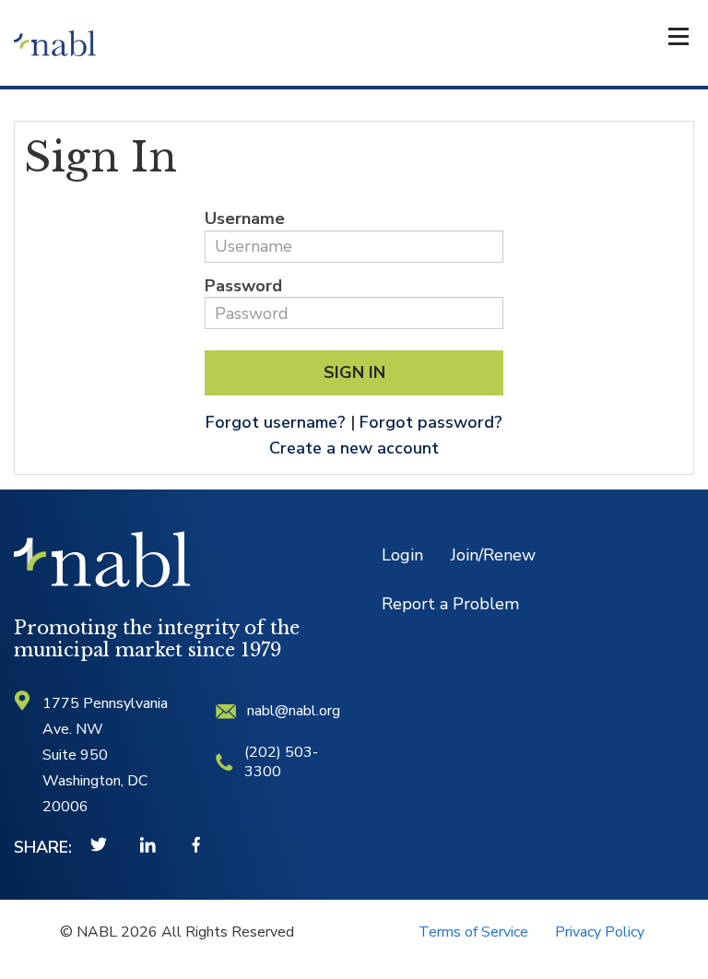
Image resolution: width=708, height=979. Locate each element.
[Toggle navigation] (678, 40)
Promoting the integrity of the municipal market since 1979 (157, 639)
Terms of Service (473, 932)
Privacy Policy (599, 932)
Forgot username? (276, 422)
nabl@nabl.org (293, 711)
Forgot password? (431, 422)
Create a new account (354, 448)
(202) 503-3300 (281, 762)
